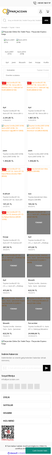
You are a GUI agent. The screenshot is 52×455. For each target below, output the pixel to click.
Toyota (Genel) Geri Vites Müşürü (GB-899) (37, 198)
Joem (5, 150)
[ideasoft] (13, 453)
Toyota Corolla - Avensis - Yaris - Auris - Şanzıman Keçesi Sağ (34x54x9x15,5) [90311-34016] (13, 327)
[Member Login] (40, 11)
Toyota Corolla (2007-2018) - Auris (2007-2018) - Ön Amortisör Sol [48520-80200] (38, 155)
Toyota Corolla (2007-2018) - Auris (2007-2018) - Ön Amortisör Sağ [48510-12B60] (13, 155)
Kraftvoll (6, 194)
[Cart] (47, 11)
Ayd (4, 107)
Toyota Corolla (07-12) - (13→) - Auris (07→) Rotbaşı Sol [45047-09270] (38, 241)
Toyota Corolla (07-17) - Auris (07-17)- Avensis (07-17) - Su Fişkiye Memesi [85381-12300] (12, 241)
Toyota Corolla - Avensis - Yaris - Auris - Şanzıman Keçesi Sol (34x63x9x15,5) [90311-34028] (37, 284)
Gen (29, 194)
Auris (18, 27)
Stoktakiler (11, 70)
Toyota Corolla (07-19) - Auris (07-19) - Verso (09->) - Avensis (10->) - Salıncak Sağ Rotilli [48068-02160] (38, 112)
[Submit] (46, 368)
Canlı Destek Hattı (40, 450)
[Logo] (14, 11)
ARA (46, 20)
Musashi (31, 280)
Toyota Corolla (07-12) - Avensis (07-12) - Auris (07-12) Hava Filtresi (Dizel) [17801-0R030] (13, 198)
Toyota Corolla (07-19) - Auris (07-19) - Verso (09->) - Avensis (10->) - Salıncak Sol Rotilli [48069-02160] (13, 112)
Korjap (5, 237)
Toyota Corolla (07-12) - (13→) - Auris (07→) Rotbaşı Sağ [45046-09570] (13, 284)
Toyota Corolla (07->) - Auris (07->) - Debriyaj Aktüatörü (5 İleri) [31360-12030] (38, 327)
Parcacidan (32, 323)
